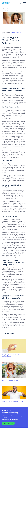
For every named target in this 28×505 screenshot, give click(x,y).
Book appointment (8, 423)
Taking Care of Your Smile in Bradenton (12, 401)
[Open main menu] (24, 3)
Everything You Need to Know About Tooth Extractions (11, 355)
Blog (8, 8)
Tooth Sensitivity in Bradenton (10, 380)
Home (4, 8)
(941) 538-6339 (15, 419)
